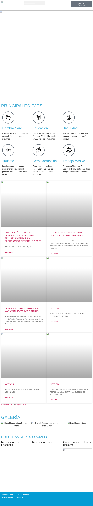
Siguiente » (21, 405)
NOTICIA (55, 308)
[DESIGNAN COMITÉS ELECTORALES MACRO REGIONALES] (23, 355)
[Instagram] (49, 496)
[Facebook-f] (54, 496)
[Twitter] (58, 496)
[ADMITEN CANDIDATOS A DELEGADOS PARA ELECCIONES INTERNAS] (69, 279)
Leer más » (9, 252)
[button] (34, 3)
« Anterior (5, 405)
